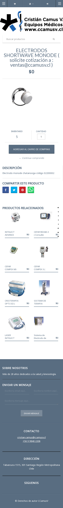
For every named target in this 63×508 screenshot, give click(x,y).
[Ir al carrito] (15, 3)
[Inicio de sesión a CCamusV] (47, 3)
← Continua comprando (31, 158)
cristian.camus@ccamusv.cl (31, 437)
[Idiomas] (31, 3)
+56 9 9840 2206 (31, 441)
